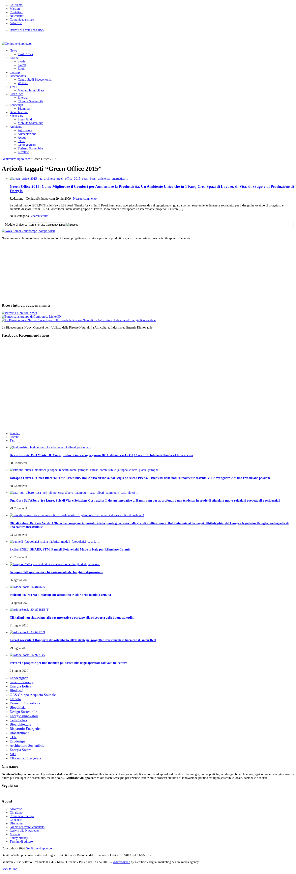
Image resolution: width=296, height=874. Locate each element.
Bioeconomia (18, 76)
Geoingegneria (27, 144)
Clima (21, 141)
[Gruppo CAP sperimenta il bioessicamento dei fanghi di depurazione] (55, 564)
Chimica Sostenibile (30, 101)
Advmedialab (121, 862)
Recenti (14, 437)
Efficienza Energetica (25, 758)
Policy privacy (19, 838)
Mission (15, 8)
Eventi (22, 65)
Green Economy (21, 682)
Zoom (21, 68)
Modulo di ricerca (16, 224)
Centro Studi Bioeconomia (35, 79)
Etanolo (15, 699)
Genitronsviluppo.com (16, 159)
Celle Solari (18, 720)
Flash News (25, 54)
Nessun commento (85, 198)
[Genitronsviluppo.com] (17, 43)
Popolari (15, 433)
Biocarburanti (20, 733)
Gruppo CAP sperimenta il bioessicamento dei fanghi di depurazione (56, 572)
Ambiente (16, 126)
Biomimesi (24, 108)
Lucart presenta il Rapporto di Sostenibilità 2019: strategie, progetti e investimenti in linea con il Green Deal (83, 640)
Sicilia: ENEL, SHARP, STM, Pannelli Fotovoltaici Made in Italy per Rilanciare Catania (70, 549)
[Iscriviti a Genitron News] (19, 313)
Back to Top (9, 869)
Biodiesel (16, 690)
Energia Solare (20, 750)
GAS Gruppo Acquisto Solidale (33, 695)
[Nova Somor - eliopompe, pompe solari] (28, 231)
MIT (13, 754)
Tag (12, 440)
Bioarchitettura (19, 112)
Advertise (16, 23)
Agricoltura (25, 130)
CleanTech (16, 94)
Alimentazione (27, 134)
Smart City (16, 115)
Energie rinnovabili (24, 716)
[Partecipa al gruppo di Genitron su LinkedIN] (32, 316)
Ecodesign (16, 105)
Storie (21, 61)
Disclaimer (16, 823)
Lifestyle (23, 152)
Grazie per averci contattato (27, 827)
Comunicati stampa (22, 19)
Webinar (23, 83)
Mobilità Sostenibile (30, 123)
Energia (23, 97)
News (13, 50)
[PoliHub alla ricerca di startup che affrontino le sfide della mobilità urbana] (27, 587)
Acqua (22, 137)
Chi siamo (16, 5)
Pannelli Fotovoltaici (25, 703)
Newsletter (16, 16)
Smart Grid (25, 119)
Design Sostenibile (23, 712)
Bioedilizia (18, 707)
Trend (13, 86)
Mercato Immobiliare (31, 90)
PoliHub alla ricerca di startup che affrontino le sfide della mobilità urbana (60, 594)
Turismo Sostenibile (30, 148)
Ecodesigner (19, 678)
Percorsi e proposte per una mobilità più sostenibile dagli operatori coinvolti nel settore (68, 663)
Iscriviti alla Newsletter (24, 830)
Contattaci (16, 12)
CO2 (13, 737)
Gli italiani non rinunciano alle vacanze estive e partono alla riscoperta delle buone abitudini (72, 617)
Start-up (15, 72)
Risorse (14, 57)
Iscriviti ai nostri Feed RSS (27, 30)
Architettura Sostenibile (27, 745)
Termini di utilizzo (21, 841)
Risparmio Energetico (25, 729)
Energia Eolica (20, 686)
